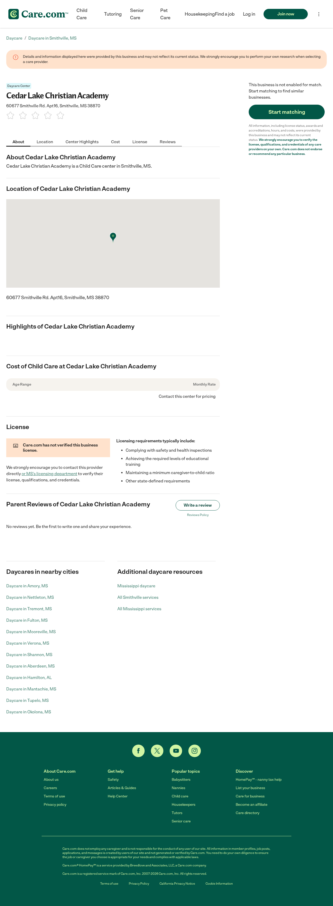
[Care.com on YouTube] (176, 751)
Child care (180, 796)
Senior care (181, 821)
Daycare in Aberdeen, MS (30, 666)
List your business (250, 788)
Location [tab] (45, 141)
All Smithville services (137, 597)
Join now (285, 13)
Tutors (177, 813)
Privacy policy (55, 804)
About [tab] (18, 141)
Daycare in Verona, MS (27, 643)
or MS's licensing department (49, 473)
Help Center (117, 796)
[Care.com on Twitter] (157, 751)
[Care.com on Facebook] (138, 751)
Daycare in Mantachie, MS (31, 689)
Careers (50, 788)
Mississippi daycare (136, 585)
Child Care (81, 14)
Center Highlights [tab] (82, 141)
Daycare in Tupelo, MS (27, 700)
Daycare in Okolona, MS (28, 711)
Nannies (178, 788)
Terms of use (54, 796)
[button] (249, 14)
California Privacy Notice (177, 883)
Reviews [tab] (168, 141)
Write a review (198, 505)
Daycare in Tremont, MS (29, 608)
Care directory (247, 813)
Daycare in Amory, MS (27, 585)
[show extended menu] (319, 14)
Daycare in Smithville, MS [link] (52, 38)
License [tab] (139, 141)
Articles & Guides (122, 788)
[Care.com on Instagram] (194, 751)
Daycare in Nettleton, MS (30, 597)
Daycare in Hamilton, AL (29, 677)
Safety (113, 779)
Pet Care (165, 14)
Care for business (250, 796)
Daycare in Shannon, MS (29, 654)
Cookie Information (219, 883)
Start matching (286, 112)
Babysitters (181, 779)
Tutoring (113, 14)
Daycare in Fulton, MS (27, 620)
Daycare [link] (14, 38)
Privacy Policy (139, 883)
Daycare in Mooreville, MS (31, 631)
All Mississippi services (139, 608)
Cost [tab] (115, 141)
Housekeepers (183, 804)
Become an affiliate (251, 804)
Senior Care (137, 14)
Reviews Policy (198, 515)
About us (51, 779)
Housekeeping (200, 14)
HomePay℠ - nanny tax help (258, 779)
